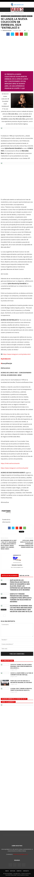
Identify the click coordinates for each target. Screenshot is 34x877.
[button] (31, 10)
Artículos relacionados (10, 575)
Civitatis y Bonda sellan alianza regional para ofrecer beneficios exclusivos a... (21, 666)
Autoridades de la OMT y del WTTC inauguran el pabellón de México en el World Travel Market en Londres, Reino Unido (9, 545)
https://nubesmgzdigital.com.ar (17, 567)
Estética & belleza (15, 16)
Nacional (29, 16)
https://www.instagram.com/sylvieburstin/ (17, 354)
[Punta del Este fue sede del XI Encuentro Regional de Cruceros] (5, 682)
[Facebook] (10, 865)
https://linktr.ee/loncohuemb (10, 463)
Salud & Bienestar (5, 16)
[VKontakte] (19, 865)
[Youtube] (23, 865)
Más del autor (24, 575)
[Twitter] (14, 865)
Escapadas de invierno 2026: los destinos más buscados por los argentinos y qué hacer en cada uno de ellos (21, 608)
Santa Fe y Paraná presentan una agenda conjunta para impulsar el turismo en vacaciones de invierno (21, 598)
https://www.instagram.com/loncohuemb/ (14, 468)
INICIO (7, 871)
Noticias (24, 16)
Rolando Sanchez (7, 30)
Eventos (19, 871)
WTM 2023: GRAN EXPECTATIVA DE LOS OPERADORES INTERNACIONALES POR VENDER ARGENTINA (26, 544)
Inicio (2, 13)
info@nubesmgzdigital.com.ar (20, 854)
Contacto (26, 871)
